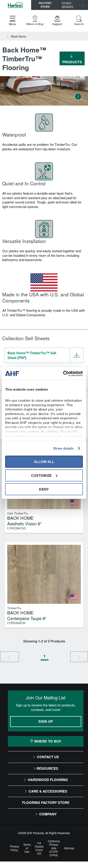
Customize (41, 475)
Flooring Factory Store (45, 802)
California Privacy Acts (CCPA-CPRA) (54, 848)
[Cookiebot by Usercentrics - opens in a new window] (63, 373)
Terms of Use (27, 848)
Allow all (44, 461)
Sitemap (69, 848)
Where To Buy (47, 741)
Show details (63, 448)
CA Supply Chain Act (39, 848)
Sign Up (45, 721)
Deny (44, 489)
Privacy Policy (14, 848)
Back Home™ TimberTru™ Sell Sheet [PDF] (31, 355)
